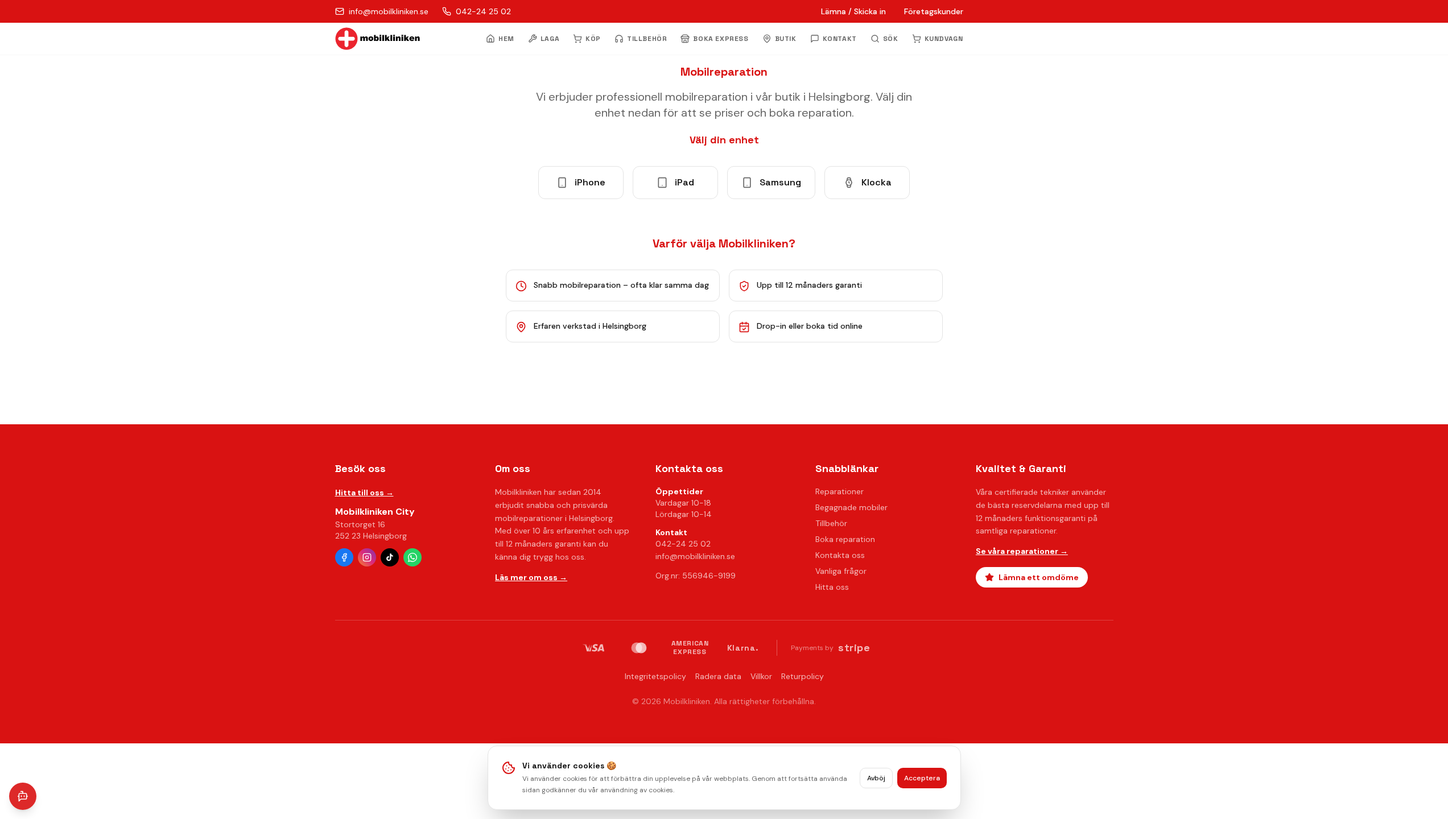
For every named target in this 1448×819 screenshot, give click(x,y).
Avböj (876, 778)
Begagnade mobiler (851, 507)
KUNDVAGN (944, 38)
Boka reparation (845, 539)
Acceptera (922, 778)
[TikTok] (390, 557)
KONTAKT (840, 38)
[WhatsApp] (412, 557)
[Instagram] (367, 557)
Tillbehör (831, 523)
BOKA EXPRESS (720, 38)
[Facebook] (344, 557)
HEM (506, 38)
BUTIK (786, 38)
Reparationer (839, 491)
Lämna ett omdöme (1039, 577)
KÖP (593, 38)
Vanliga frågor (841, 571)
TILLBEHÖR (647, 38)
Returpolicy (802, 676)
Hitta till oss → (364, 492)
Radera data (718, 676)
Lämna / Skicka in (853, 11)
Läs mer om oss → (531, 577)
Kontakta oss (840, 555)
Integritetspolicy (655, 676)
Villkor (761, 676)
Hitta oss (832, 587)
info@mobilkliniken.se (695, 556)
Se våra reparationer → (1022, 551)
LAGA (550, 38)
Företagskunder (933, 11)
